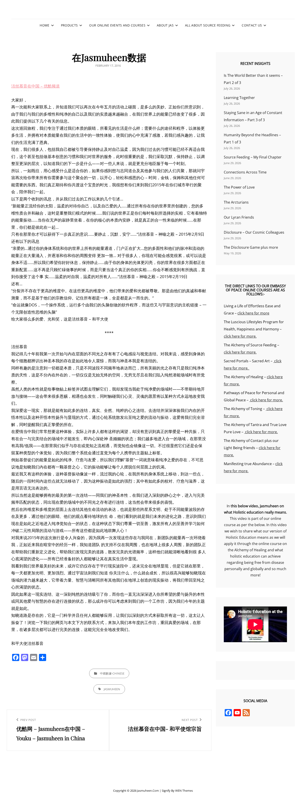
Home (44, 25)
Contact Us (252, 25)
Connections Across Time (245, 172)
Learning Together (239, 97)
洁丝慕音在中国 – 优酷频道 (35, 86)
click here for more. (240, 336)
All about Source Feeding (207, 25)
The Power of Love (239, 187)
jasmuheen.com (148, 791)
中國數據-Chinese (112, 673)
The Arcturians (236, 202)
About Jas (165, 25)
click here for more (253, 313)
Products (69, 25)
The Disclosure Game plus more (251, 247)
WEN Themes (184, 791)
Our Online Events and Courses (117, 25)
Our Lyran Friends (239, 217)
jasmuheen (112, 689)
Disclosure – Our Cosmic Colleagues (254, 232)
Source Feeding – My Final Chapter (253, 157)
